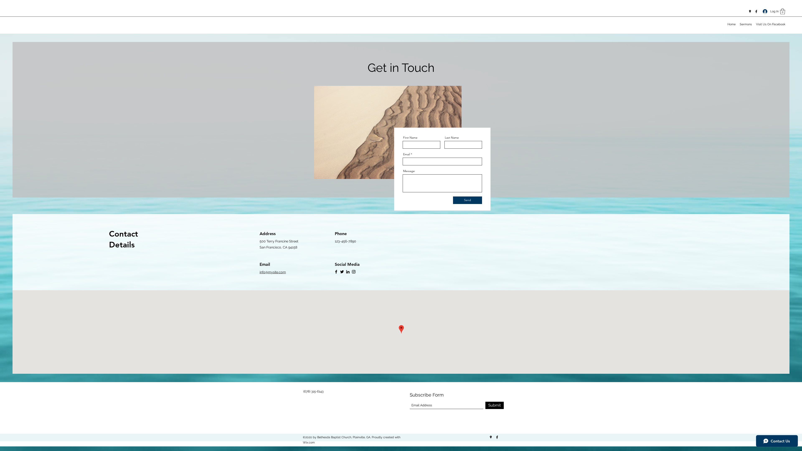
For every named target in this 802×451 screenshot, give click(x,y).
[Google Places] (750, 11)
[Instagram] (353, 271)
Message (409, 171)
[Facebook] (756, 11)
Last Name (452, 137)
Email (406, 154)
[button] (782, 11)
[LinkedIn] (347, 271)
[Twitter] (342, 271)
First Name (410, 137)
